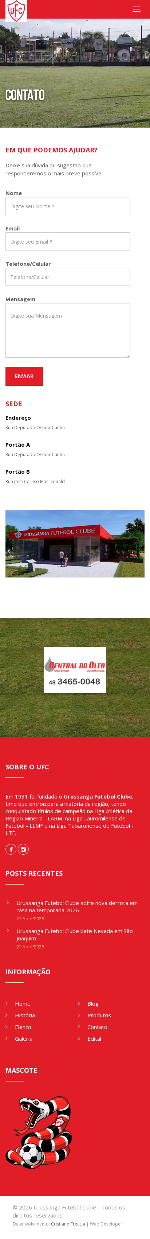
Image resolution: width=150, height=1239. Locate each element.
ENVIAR (24, 376)
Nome (13, 193)
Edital (94, 1038)
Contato (97, 1026)
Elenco (23, 1026)
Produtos (99, 1015)
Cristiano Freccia (68, 1224)
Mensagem (20, 299)
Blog (93, 1003)
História (25, 1015)
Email (12, 228)
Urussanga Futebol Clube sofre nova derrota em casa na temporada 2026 (77, 906)
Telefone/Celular (28, 263)
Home (23, 1003)
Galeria (23, 1038)
